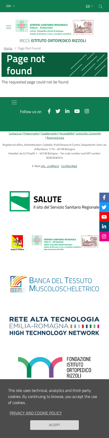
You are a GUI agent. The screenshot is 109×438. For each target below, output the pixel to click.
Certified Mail (69, 166)
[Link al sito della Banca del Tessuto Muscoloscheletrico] (54, 284)
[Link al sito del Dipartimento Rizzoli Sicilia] (54, 243)
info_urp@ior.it (50, 166)
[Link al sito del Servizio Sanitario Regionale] (54, 201)
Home (8, 48)
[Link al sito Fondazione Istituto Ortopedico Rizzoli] (54, 367)
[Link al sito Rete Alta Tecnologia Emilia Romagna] (54, 326)
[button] (11, 6)
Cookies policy (49, 133)
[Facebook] (104, 197)
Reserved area (55, 137)
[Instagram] (104, 236)
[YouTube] (104, 217)
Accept (54, 424)
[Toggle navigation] (9, 27)
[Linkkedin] (104, 226)
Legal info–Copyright (88, 133)
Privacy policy (31, 133)
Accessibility (67, 133)
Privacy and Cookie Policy (36, 413)
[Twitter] (104, 207)
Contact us (15, 133)
